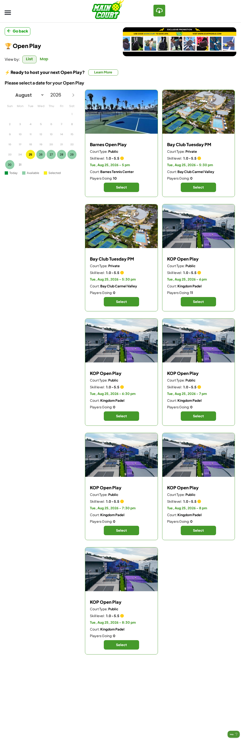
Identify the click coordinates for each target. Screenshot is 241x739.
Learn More (103, 72)
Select (121, 187)
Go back (20, 30)
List (29, 59)
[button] (7, 12)
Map (44, 59)
